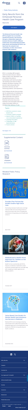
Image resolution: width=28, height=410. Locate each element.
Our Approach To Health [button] (7, 375)
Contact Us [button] (4, 370)
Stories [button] (3, 385)
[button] (14, 27)
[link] (6, 131)
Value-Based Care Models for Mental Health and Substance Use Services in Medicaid (15, 317)
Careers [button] (3, 365)
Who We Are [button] (4, 360)
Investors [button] (3, 389)
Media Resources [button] (5, 399)
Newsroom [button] (4, 394)
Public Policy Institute (11, 10)
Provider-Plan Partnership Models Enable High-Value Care (14, 203)
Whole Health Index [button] (6, 380)
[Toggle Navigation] (19, 3)
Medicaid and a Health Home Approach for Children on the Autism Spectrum (15, 259)
